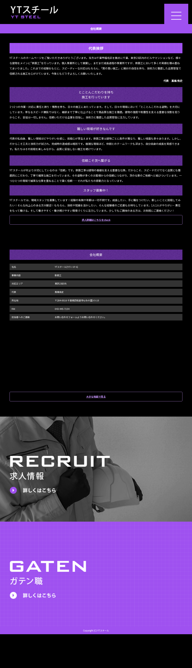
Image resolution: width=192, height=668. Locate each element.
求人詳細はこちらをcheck (96, 220)
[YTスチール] (96, 12)
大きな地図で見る (96, 396)
